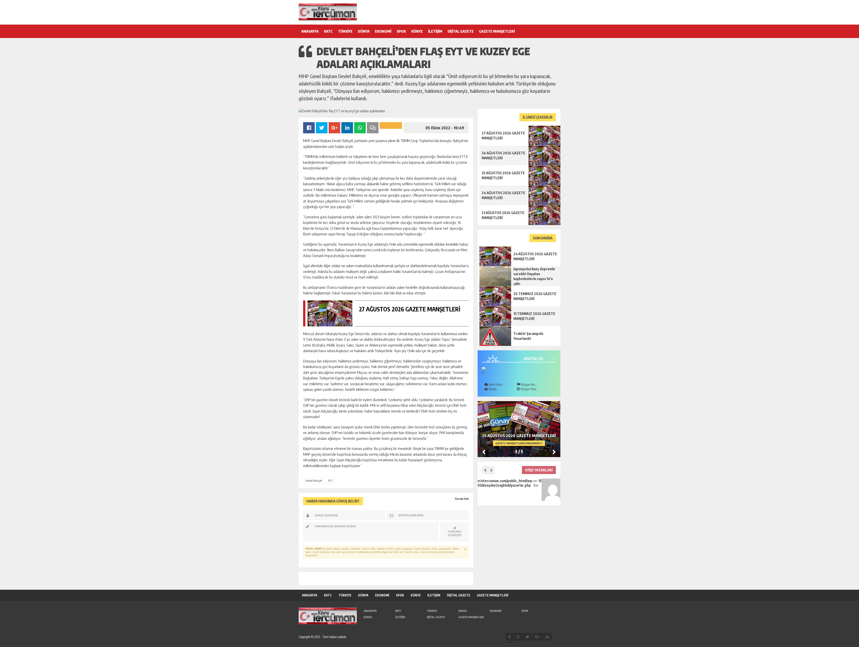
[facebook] (509, 636)
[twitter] (527, 636)
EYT (330, 480)
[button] (554, 451)
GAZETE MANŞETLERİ (497, 31)
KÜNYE (417, 31)
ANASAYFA (310, 31)
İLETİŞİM (435, 31)
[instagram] (518, 636)
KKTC (328, 31)
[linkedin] (547, 636)
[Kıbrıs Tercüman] (328, 11)
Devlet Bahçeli (314, 480)
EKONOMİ (383, 31)
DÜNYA (364, 31)
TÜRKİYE (345, 31)
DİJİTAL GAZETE (461, 31)
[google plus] (537, 636)
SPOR (401, 31)
